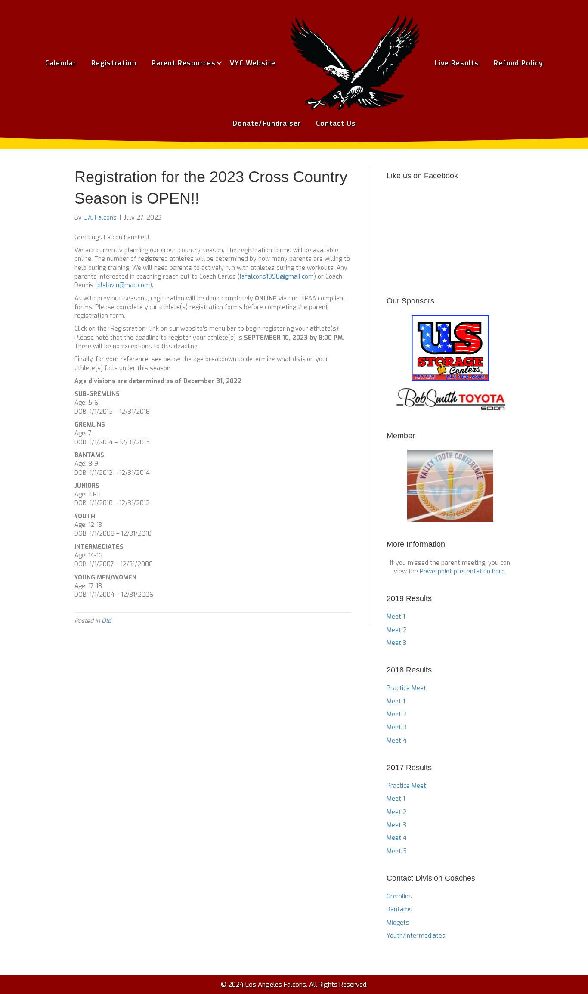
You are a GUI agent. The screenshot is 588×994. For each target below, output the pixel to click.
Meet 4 (397, 741)
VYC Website (252, 62)
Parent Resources (184, 62)
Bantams (399, 909)
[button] (219, 63)
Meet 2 (397, 630)
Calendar (60, 62)
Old (106, 621)
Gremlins (399, 896)
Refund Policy (518, 62)
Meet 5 (397, 851)
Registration (113, 62)
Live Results (457, 62)
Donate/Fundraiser (266, 123)
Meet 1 (396, 617)
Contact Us (336, 123)
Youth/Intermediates (416, 936)
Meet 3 (396, 643)
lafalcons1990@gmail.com (277, 276)
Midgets (398, 923)
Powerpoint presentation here (462, 571)
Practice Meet (406, 688)
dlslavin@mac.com (123, 285)
